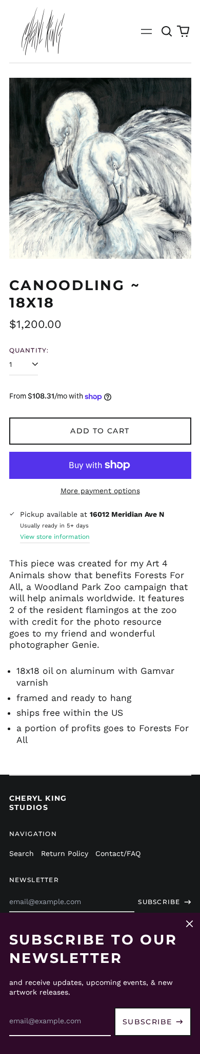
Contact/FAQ (118, 853)
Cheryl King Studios (38, 803)
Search (21, 853)
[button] (167, 31)
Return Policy (64, 853)
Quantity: (29, 350)
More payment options (100, 491)
